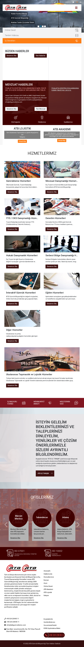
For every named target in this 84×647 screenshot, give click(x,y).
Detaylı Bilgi (22, 141)
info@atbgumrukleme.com (16, 625)
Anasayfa (47, 571)
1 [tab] (39, 27)
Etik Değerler (15, 122)
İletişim (46, 595)
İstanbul (42, 517)
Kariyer (46, 580)
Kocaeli (66, 517)
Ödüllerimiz (42, 122)
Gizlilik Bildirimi (49, 622)
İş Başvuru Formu (12, 403)
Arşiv (45, 583)
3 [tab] (43, 27)
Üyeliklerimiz (68, 122)
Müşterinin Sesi (65, 403)
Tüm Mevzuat (40, 109)
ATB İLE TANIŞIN (43, 473)
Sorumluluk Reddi (50, 625)
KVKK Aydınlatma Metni (52, 628)
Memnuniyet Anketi (39, 403)
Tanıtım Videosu (12, 35)
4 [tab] (45, 27)
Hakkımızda (48, 574)
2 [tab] (41, 27)
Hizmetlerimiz (49, 577)
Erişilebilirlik (48, 619)
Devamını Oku (11, 55)
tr (77, 2)
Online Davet (10, 30)
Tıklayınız (22, 137)
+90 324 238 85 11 (64, 2)
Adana (19, 517)
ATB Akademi (48, 589)
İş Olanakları (10, 40)
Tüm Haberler (40, 55)
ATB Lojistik (48, 592)
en (80, 2)
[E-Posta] (73, 2)
